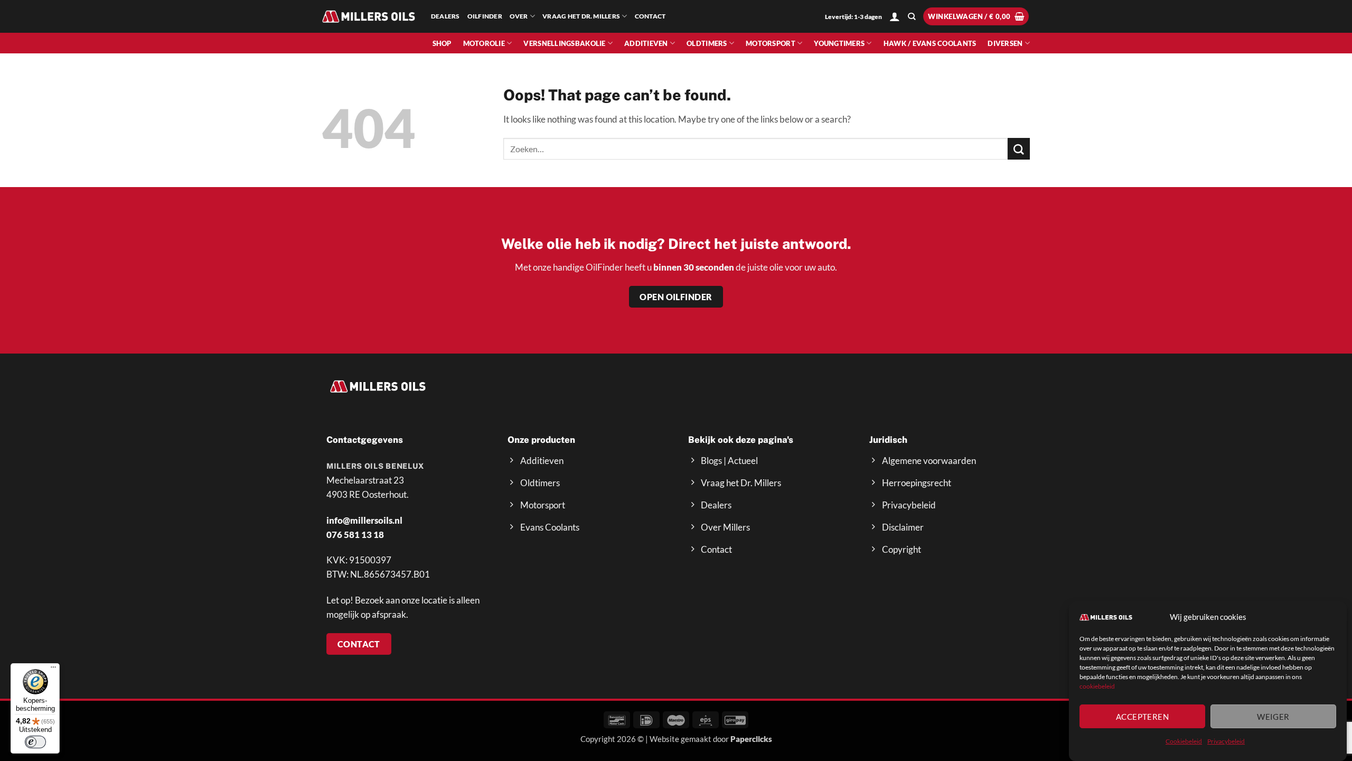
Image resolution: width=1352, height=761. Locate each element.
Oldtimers (707, 43)
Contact (650, 16)
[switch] (35, 742)
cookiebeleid (1097, 686)
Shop (442, 43)
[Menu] (53, 669)
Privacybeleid (1226, 741)
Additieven (646, 43)
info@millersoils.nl (364, 520)
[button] (894, 16)
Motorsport (770, 43)
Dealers (445, 16)
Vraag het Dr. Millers (581, 16)
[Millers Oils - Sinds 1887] (368, 16)
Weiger (1273, 716)
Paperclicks (751, 739)
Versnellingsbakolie (564, 43)
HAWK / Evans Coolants (930, 43)
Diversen (1005, 43)
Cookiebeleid (1184, 741)
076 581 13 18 (355, 534)
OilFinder (484, 16)
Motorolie (484, 43)
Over (519, 16)
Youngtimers (839, 43)
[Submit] (1019, 149)
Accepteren (1142, 716)
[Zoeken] (911, 16)
